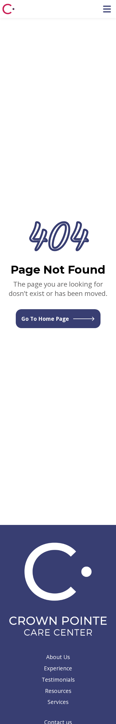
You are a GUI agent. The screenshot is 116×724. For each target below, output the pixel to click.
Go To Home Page (45, 318)
